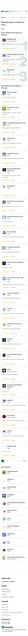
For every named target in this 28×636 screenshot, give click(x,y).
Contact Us (4, 594)
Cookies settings (5, 615)
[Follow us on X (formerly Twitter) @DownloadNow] (6, 623)
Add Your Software (6, 591)
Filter (2, 29)
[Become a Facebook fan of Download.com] (3, 623)
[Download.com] (5, 11)
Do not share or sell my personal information (12, 612)
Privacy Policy (5, 604)
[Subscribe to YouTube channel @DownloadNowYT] (9, 623)
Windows (3, 17)
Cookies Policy (5, 609)
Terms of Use (5, 607)
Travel (17, 17)
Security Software (11, 17)
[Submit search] (10, 11)
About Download (5, 589)
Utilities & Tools (23, 17)
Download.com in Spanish (8, 597)
